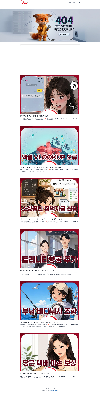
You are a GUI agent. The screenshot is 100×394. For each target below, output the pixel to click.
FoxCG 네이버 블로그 (72, 2)
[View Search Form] (79, 2)
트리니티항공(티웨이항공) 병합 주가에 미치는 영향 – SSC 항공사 (38, 270)
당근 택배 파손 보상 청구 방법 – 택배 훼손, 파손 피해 (34, 373)
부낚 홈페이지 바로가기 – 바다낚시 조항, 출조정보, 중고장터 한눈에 (39, 322)
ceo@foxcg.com (54, 390)
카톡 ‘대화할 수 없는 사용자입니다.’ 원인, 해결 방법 (34, 116)
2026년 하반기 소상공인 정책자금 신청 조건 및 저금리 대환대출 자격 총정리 (41, 219)
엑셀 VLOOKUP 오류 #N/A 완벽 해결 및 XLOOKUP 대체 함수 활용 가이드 (40, 167)
